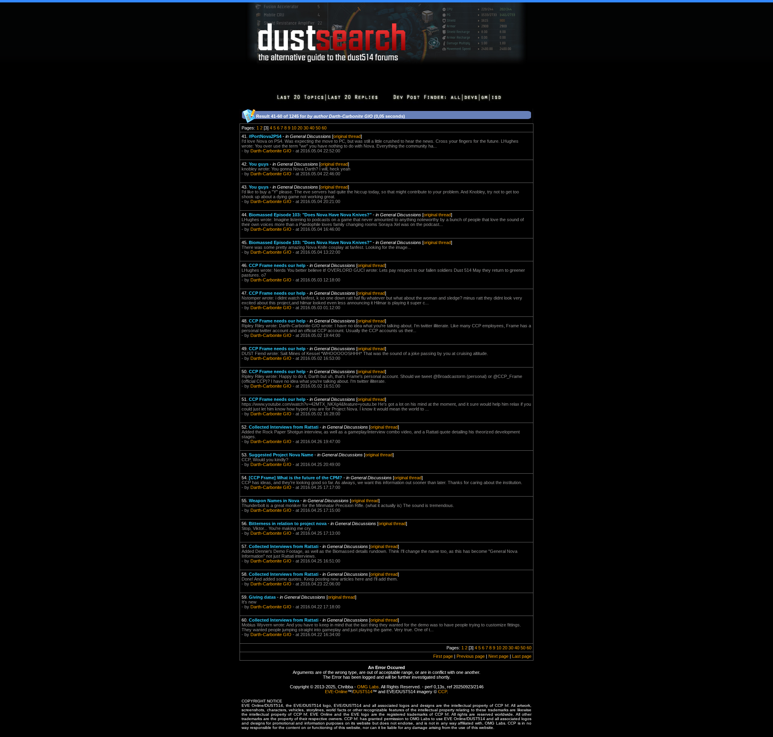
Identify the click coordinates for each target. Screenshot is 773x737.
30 (306, 127)
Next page (498, 656)
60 (324, 127)
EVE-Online (336, 691)
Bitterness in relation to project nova (288, 523)
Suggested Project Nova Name (281, 454)
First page (443, 656)
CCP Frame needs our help (277, 265)
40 (312, 127)
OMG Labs (368, 686)
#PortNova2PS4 (265, 136)
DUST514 (362, 691)
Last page (521, 656)
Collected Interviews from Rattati (283, 427)
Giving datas (262, 597)
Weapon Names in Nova (274, 500)
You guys (259, 164)
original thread (347, 136)
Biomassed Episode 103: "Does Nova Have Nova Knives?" (310, 214)
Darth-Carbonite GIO (270, 150)
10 (293, 127)
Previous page (471, 656)
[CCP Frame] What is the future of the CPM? (295, 477)
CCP (442, 691)
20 (300, 127)
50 (318, 127)
